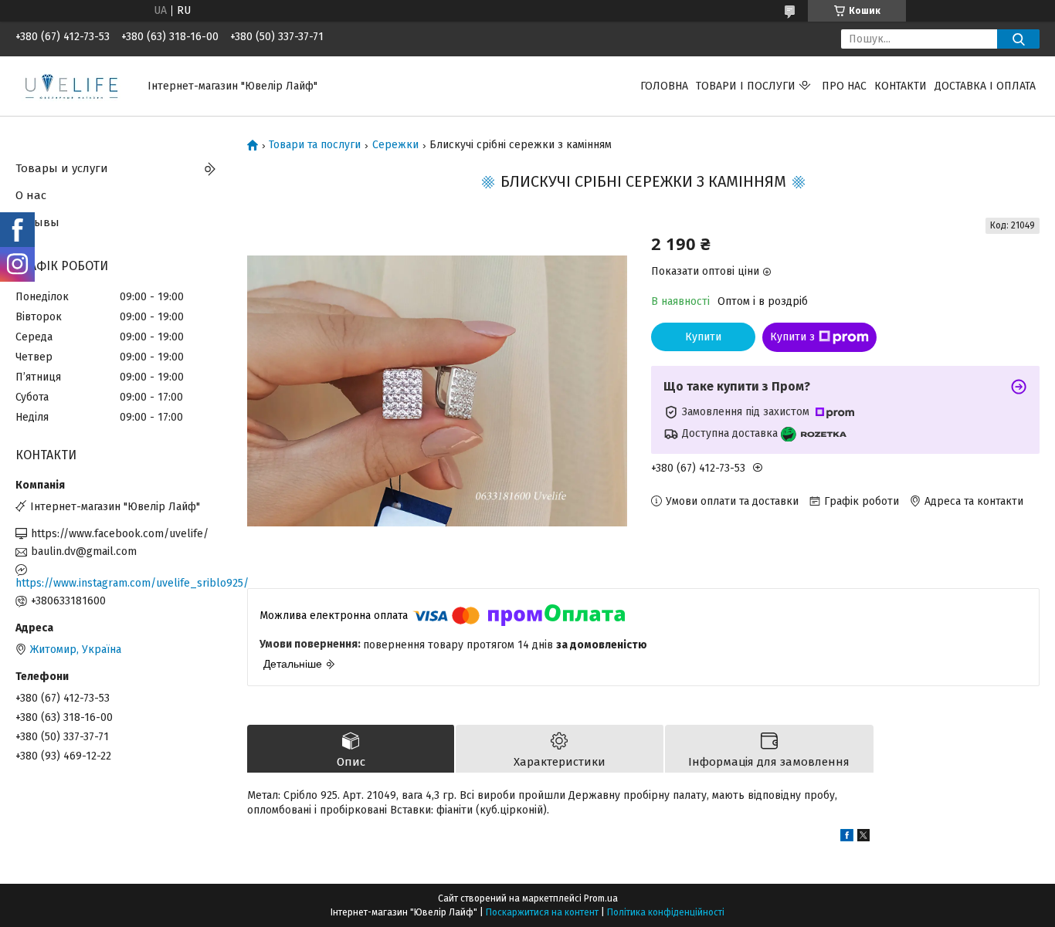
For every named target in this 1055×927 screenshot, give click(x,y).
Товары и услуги (61, 168)
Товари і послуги (745, 86)
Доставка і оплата (985, 86)
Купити (703, 336)
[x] (863, 837)
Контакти (900, 86)
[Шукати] (1018, 39)
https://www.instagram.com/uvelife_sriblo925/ (119, 583)
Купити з (792, 336)
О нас (30, 195)
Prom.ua (601, 898)
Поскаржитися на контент (542, 912)
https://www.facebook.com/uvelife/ (120, 533)
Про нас (844, 86)
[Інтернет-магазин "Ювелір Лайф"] (72, 85)
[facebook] (846, 837)
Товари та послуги (315, 145)
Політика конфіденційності (665, 912)
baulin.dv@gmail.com (84, 551)
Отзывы (37, 222)
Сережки (395, 145)
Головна (664, 86)
